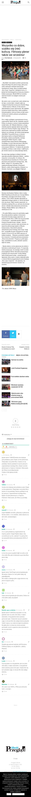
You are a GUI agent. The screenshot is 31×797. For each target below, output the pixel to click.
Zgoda (9, 794)
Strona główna (5, 39)
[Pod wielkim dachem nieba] (6, 378)
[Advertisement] (15, 21)
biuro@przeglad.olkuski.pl (20, 772)
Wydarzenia (18, 39)
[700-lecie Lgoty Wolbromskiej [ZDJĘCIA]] (6, 403)
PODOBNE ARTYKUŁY (8, 355)
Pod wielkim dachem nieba (20, 376)
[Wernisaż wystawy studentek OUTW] (6, 387)
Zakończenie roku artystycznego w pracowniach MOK (17, 395)
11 (3, 59)
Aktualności (4, 363)
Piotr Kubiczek (8, 58)
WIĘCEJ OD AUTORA (22, 355)
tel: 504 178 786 (15, 768)
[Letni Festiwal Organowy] (6, 370)
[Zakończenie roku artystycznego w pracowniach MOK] (6, 395)
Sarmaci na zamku (17, 360)
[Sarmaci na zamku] (6, 362)
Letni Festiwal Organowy (19, 368)
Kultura (12, 39)
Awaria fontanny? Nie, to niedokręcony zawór (8, 348)
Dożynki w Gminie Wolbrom (24, 348)
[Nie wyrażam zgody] (29, 784)
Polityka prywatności (18, 794)
